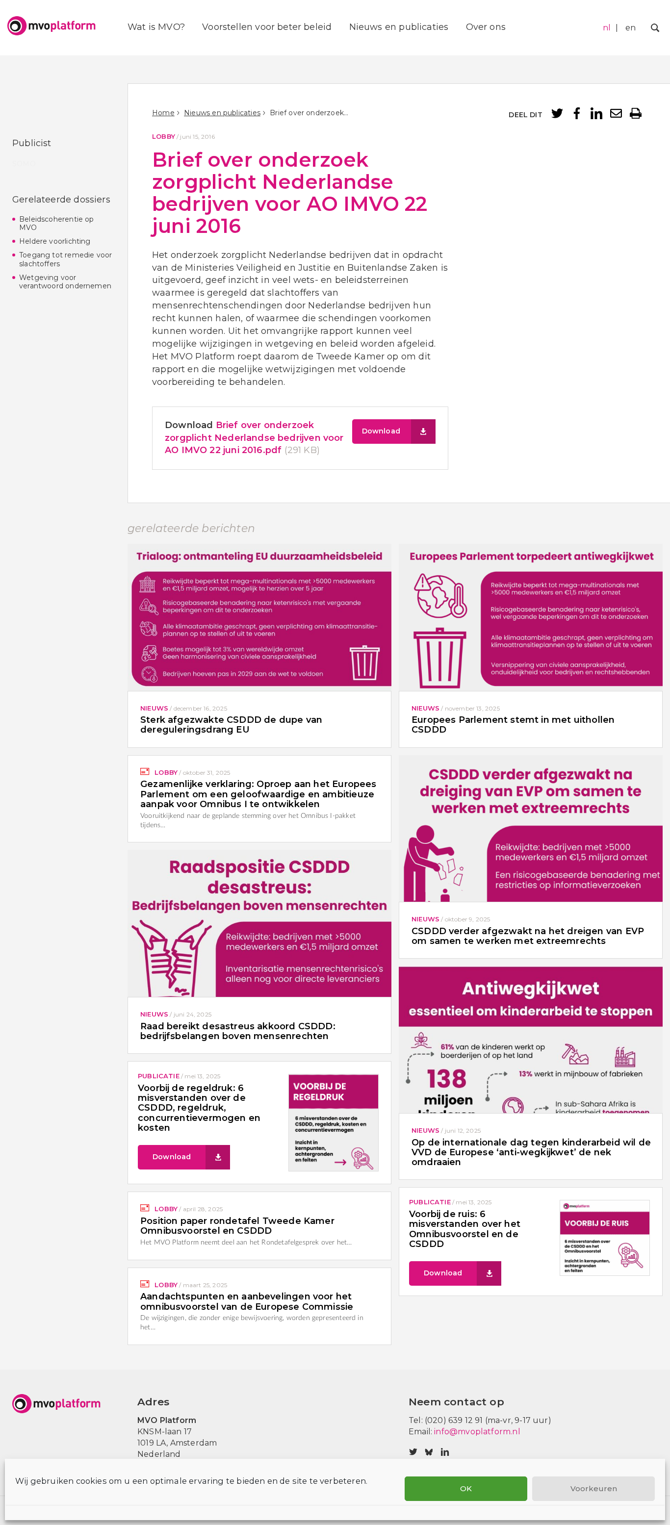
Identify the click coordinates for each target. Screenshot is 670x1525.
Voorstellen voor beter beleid (267, 27)
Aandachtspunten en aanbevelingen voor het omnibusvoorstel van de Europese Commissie (246, 1301)
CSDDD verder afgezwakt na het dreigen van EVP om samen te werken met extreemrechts (528, 936)
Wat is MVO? (156, 27)
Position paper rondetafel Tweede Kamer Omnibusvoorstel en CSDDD (237, 1226)
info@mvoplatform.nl (477, 1431)
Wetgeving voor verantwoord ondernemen (65, 282)
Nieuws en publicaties (399, 27)
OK (466, 1488)
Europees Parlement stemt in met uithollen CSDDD (513, 724)
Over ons (486, 27)
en (630, 27)
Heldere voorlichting (55, 241)
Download (381, 431)
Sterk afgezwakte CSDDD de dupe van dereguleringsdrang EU (231, 724)
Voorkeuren (593, 1488)
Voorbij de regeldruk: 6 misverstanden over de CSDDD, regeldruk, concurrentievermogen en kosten (199, 1108)
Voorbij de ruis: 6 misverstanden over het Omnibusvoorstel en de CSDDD (464, 1229)
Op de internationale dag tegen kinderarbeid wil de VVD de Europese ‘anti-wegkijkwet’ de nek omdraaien (531, 1152)
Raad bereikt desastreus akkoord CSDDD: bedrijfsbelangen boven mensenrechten (237, 1031)
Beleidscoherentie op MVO (56, 223)
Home (163, 112)
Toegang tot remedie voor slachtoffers (65, 259)
